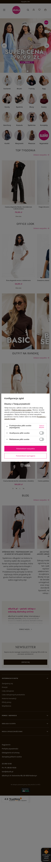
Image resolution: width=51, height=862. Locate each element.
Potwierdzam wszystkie (25, 448)
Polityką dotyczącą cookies (22, 410)
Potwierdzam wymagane (25, 456)
